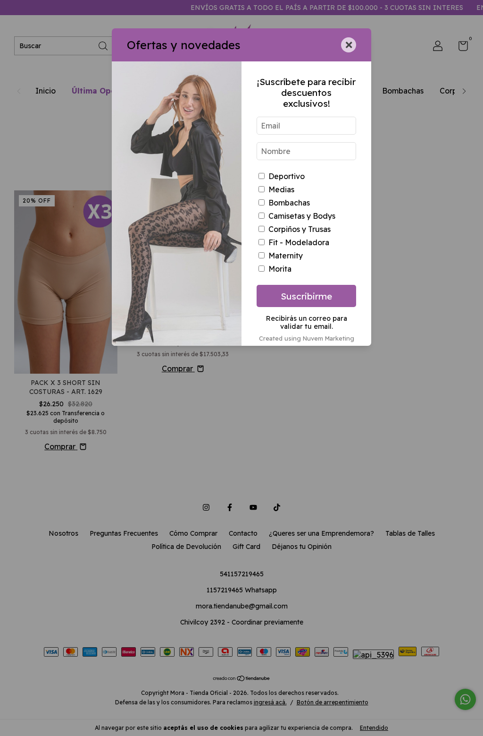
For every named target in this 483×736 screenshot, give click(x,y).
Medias (281, 189)
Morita (279, 269)
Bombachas (289, 202)
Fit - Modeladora (298, 242)
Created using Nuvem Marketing (306, 338)
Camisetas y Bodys (301, 216)
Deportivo (286, 176)
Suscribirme (306, 296)
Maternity (285, 255)
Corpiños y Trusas (299, 229)
